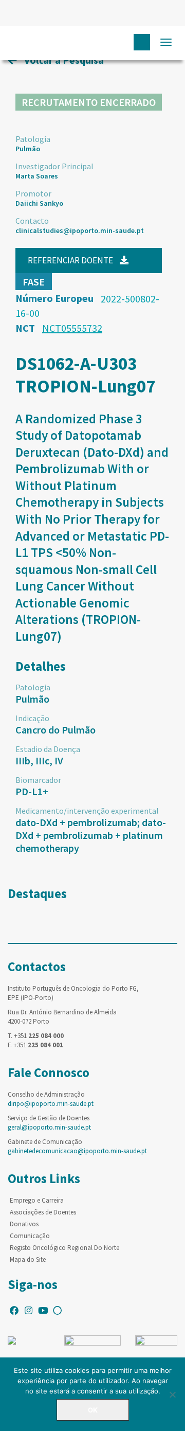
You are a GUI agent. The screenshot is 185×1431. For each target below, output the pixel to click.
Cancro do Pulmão (55, 729)
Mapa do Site (28, 1259)
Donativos (24, 1224)
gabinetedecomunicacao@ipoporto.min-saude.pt (77, 1151)
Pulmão (27, 148)
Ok (93, 1410)
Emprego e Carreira (37, 1200)
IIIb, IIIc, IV (39, 760)
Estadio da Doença (47, 749)
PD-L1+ (31, 791)
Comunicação (30, 1235)
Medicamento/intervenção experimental (87, 811)
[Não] (172, 1394)
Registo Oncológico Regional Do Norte (64, 1247)
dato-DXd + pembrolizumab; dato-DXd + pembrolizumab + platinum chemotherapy (90, 835)
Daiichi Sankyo (39, 203)
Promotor (33, 193)
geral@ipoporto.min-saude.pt (49, 1127)
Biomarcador (38, 780)
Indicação (32, 718)
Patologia (32, 139)
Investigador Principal (54, 166)
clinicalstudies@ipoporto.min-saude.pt (79, 230)
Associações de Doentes (43, 1212)
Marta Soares (36, 176)
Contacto (32, 221)
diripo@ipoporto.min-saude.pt (51, 1103)
